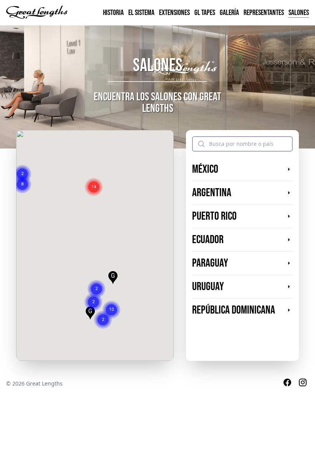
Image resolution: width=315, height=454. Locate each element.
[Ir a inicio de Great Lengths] (37, 12)
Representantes (264, 12)
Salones (298, 12)
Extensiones (174, 12)
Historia (113, 12)
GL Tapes (204, 12)
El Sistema (141, 12)
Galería (229, 12)
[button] (22, 164)
